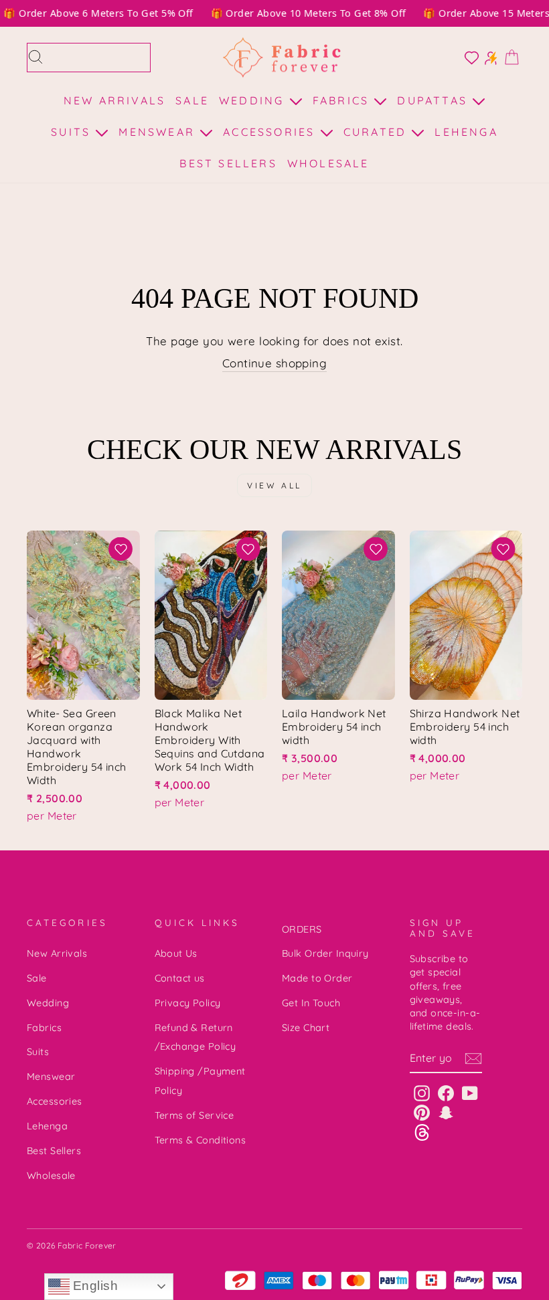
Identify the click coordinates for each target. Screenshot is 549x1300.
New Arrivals (114, 100)
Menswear (159, 131)
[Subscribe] (473, 1058)
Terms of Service (194, 1115)
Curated (377, 131)
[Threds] (422, 1131)
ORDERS (302, 929)
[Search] (35, 57)
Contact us (180, 978)
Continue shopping (274, 363)
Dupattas (434, 100)
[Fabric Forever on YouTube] (470, 1093)
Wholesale (328, 163)
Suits (73, 131)
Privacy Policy (188, 1003)
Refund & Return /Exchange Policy (195, 1037)
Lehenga (466, 131)
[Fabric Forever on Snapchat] (446, 1112)
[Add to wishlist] (120, 549)
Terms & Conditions (200, 1140)
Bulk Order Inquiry (325, 953)
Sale (192, 100)
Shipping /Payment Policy (200, 1081)
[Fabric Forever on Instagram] (422, 1093)
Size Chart (305, 1028)
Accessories (271, 131)
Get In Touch (311, 1003)
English (94, 1286)
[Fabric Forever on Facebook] (446, 1093)
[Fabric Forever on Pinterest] (422, 1112)
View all (274, 485)
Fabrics (343, 100)
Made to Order (317, 978)
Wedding (254, 100)
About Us (176, 953)
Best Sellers (228, 163)
